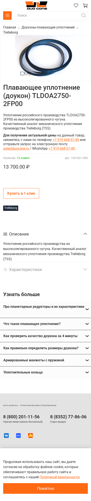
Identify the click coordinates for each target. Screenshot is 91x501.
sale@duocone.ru (16, 148)
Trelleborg (10, 32)
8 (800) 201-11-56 (21, 416)
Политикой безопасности (60, 477)
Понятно (45, 488)
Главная (9, 27)
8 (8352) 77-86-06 (68, 416)
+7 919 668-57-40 (66, 140)
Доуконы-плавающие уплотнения (48, 27)
